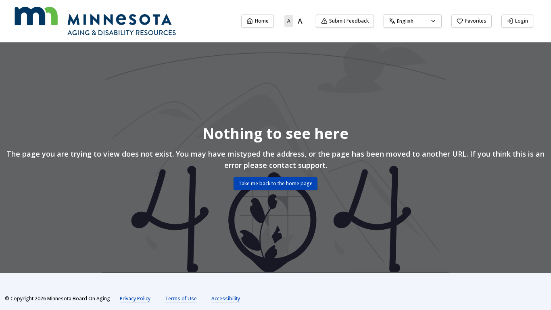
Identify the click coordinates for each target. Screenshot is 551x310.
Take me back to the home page (275, 183)
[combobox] (413, 21)
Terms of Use (181, 298)
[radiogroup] (295, 21)
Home (262, 20)
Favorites (475, 20)
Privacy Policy (135, 298)
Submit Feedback (349, 20)
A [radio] (288, 20)
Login (521, 20)
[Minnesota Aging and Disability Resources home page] (95, 21)
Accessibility (225, 298)
